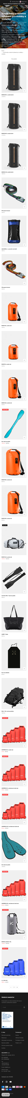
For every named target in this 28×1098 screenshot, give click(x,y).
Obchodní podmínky (6, 1035)
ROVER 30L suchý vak (7, 518)
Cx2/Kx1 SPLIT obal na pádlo (8, 595)
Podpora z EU (19, 1042)
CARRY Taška (5, 634)
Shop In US (24, 1)
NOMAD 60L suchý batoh (7, 133)
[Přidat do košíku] (24, 90)
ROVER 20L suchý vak (7, 403)
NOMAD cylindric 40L (6, 941)
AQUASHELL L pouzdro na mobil (9, 249)
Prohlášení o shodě (20, 1040)
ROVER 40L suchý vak (7, 557)
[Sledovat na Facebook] (3, 1082)
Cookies (3, 1048)
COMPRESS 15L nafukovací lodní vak (10, 903)
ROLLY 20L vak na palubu (8, 711)
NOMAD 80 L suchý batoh (7, 94)
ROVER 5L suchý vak (6, 364)
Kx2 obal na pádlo (6, 441)
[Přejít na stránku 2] (17, 987)
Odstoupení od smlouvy (7, 1040)
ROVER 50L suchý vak (7, 479)
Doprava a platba (5, 1042)
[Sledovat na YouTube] (10, 1082)
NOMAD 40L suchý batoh (7, 172)
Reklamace (4, 1037)
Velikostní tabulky (19, 1037)
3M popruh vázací (6, 287)
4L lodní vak (4, 980)
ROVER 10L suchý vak (7, 325)
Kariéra (17, 1035)
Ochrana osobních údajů (7, 1045)
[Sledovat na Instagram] (7, 1082)
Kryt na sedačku (5, 672)
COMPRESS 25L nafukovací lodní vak (10, 826)
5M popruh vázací (6, 210)
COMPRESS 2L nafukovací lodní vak (10, 788)
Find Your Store (15, 1)
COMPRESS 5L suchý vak (7, 749)
